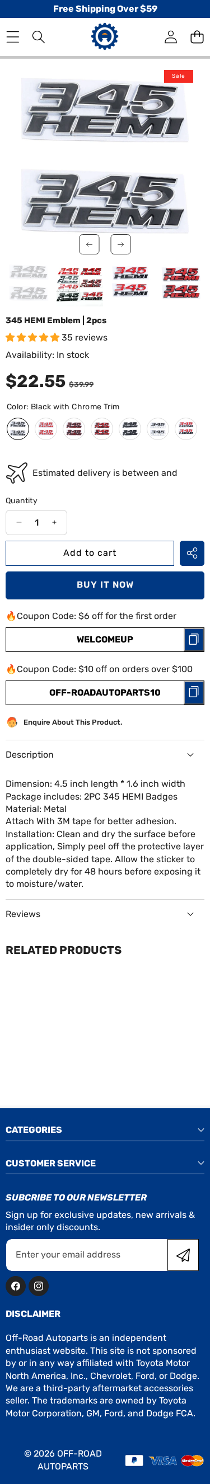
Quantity (22, 500)
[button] (196, 37)
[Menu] (12, 37)
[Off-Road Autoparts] (104, 36)
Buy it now (105, 584)
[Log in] (170, 37)
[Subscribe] (183, 1254)
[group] (29, 283)
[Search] (39, 37)
